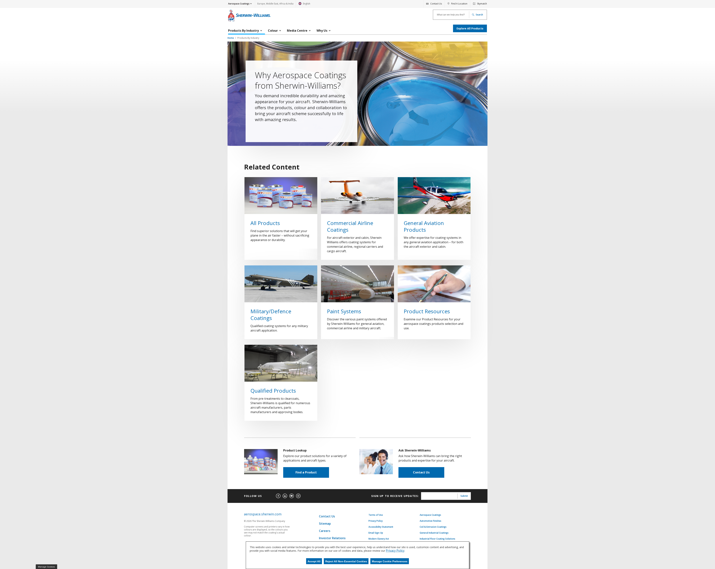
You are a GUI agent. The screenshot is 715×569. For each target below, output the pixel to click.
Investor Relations (332, 538)
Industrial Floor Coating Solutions (437, 538)
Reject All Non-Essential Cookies (346, 561)
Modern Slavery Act (378, 538)
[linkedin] (285, 496)
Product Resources (427, 311)
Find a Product (306, 472)
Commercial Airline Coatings (350, 226)
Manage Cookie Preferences (389, 561)
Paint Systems (344, 311)
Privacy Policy (375, 520)
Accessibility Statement (380, 526)
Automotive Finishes (430, 520)
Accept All (314, 561)
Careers (324, 531)
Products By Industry (248, 37)
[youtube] (291, 496)
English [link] (304, 4)
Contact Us (421, 472)
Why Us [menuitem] (322, 30)
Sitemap (325, 524)
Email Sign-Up (375, 532)
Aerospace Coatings (430, 514)
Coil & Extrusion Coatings (433, 526)
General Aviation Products (424, 226)
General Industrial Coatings (434, 532)
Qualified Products (273, 390)
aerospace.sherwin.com (263, 514)
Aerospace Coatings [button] (239, 3)
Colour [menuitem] (273, 30)
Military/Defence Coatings (270, 314)
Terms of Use (375, 514)
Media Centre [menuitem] (297, 30)
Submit (464, 495)
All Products (265, 223)
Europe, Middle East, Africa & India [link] (275, 3)
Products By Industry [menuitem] (243, 30)
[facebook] (278, 496)
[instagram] (298, 496)
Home (231, 37)
